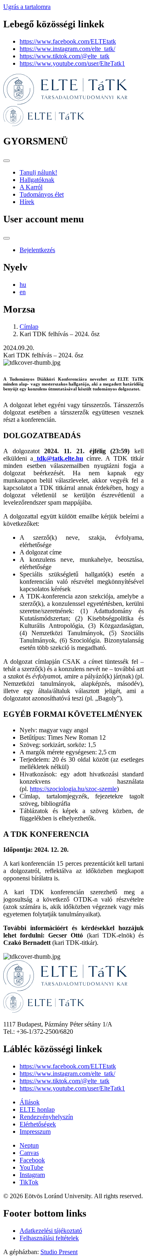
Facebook (32, 1160)
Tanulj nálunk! (38, 172)
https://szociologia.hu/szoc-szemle (73, 788)
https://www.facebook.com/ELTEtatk (68, 41)
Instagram (32, 1174)
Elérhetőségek (38, 1124)
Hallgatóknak (37, 179)
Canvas (29, 1152)
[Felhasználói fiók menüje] (6, 238)
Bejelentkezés (37, 249)
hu (23, 284)
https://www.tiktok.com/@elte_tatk (64, 56)
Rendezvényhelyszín (46, 1116)
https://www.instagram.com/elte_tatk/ (67, 48)
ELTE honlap (37, 1109)
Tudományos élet (42, 194)
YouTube (31, 1167)
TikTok (29, 1182)
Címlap (29, 326)
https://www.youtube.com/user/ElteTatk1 (72, 63)
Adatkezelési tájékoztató (51, 1230)
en (23, 291)
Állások (30, 1102)
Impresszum (35, 1131)
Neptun (29, 1145)
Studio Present (59, 1251)
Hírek (27, 201)
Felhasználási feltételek (49, 1238)
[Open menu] (6, 161)
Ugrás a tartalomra (27, 6)
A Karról (31, 187)
